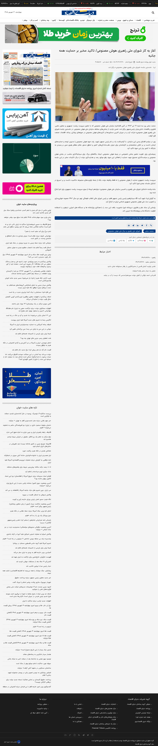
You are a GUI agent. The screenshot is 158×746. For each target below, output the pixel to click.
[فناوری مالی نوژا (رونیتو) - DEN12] (26, 383)
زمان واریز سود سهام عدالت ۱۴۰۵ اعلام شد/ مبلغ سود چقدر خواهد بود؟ (27, 218)
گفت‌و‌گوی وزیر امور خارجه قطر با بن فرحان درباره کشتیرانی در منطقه (27, 687)
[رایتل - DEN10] (26, 188)
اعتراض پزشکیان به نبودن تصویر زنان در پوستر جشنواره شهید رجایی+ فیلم (29, 673)
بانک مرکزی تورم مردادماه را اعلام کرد (38, 471)
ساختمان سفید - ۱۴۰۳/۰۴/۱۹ (145, 262)
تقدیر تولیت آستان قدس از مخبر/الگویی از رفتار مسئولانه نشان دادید (132, 266)
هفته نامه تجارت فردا (143, 717)
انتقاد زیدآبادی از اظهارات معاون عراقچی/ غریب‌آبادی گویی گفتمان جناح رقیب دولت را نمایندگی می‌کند (28, 298)
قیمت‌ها (61, 20)
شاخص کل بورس (58, 3)
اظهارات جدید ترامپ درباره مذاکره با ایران (36, 601)
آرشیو (54, 20)
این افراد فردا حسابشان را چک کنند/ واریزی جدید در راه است (30, 292)
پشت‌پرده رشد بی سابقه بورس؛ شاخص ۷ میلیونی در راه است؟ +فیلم (27, 539)
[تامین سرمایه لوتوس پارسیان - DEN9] (26, 158)
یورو (136, 3)
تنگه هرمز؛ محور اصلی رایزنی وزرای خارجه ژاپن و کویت (31, 499)
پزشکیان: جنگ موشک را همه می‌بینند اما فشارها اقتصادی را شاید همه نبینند (27, 572)
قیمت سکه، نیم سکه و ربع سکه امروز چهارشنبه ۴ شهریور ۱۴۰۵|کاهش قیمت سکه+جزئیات (28, 620)
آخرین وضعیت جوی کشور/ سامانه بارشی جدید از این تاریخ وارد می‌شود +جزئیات (28, 484)
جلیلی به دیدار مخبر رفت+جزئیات (144, 271)
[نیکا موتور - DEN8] (26, 98)
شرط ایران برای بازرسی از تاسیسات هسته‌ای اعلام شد (33, 334)
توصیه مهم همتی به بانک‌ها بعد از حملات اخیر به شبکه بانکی (29, 659)
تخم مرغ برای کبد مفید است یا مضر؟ (38, 231)
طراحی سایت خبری (12, 742)
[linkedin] (138, 226)
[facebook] (146, 226)
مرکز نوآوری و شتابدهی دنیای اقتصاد (103, 713)
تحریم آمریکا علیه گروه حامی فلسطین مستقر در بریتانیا (32, 543)
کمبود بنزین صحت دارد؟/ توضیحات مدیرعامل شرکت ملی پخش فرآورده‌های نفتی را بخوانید (29, 588)
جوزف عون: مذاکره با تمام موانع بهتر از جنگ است (33, 663)
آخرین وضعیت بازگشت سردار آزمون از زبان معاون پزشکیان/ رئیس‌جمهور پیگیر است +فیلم (30, 505)
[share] (74, 735)
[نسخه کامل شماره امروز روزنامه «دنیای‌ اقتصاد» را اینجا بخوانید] (26, 68)
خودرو (82, 20)
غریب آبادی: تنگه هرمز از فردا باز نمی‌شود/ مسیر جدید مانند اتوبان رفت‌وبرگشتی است (28, 279)
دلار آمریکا (26, 3)
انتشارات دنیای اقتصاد (108, 704)
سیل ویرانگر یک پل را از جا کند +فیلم (38, 515)
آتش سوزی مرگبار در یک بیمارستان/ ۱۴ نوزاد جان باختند (31, 304)
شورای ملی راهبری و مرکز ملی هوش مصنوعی (124, 231)
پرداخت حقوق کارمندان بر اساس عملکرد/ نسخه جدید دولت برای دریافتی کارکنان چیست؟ (28, 681)
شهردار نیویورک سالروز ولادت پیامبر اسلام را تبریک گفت (32, 582)
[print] (129, 226)
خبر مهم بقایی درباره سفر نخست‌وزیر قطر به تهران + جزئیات (30, 421)
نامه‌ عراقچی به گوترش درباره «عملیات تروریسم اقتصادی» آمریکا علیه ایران (28, 461)
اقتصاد (138, 20)
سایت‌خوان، (145, 218)
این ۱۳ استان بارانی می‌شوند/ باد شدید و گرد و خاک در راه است (28, 315)
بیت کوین (85, 3)
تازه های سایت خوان (27, 408)
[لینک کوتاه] (151, 226)
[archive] (66, 735)
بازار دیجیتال (90, 20)
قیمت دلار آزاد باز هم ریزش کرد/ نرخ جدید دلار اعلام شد (31, 350)
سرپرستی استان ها (75, 717)
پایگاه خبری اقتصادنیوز (142, 721)
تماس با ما (78, 704)
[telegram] (133, 226)
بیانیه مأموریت (42, 708)
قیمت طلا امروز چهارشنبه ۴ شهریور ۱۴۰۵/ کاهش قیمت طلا (30, 631)
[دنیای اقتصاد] (79, 13)
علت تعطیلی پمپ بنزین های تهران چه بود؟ (35, 338)
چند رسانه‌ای (44, 20)
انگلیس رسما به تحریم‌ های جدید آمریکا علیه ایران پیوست (31, 320)
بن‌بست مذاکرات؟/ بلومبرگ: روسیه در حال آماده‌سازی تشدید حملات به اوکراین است (27, 414)
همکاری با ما (77, 721)
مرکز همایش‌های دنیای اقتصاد (105, 708)
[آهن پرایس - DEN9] (26, 123)
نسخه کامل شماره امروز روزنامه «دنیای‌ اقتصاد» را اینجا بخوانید (27, 88)
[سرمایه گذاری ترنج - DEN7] (79, 34)
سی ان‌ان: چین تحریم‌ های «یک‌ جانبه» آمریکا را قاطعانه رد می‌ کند (28, 490)
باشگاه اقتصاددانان (72, 20)
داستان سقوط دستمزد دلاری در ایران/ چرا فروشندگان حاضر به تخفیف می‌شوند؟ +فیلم (27, 426)
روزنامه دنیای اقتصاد (143, 708)
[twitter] (142, 226)
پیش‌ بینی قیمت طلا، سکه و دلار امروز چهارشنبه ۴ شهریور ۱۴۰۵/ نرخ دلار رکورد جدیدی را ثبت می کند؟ (27, 255)
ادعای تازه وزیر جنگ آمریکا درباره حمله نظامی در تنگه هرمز (30, 511)
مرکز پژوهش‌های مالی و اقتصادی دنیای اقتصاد (102, 718)
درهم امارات (110, 3)
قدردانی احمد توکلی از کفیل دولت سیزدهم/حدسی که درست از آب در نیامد (130, 275)
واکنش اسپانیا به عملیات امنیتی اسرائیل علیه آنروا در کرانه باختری (29, 534)
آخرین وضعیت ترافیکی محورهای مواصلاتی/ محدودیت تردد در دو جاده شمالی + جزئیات (28, 528)
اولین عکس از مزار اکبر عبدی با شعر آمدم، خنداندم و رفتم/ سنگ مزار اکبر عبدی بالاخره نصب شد (27, 211)
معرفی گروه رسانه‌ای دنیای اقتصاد (138, 704)
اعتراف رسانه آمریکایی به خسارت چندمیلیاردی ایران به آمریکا (30, 324)
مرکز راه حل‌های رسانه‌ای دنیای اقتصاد (103, 724)
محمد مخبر (149, 231)
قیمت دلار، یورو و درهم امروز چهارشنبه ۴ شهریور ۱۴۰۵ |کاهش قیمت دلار (29, 613)
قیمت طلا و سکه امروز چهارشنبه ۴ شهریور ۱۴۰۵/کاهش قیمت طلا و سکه (27, 644)
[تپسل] (61, 166)
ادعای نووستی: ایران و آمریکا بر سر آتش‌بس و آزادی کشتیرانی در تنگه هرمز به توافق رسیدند (27, 344)
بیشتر (25, 20)
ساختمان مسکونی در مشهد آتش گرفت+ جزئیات (34, 668)
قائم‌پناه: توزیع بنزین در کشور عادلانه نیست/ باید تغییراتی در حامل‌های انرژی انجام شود (30, 445)
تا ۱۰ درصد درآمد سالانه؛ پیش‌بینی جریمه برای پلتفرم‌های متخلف (29, 467)
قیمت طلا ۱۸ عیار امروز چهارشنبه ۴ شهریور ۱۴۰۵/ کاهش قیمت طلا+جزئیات (29, 637)
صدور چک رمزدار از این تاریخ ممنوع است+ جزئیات (33, 650)
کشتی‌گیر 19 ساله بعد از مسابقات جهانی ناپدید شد (33, 561)
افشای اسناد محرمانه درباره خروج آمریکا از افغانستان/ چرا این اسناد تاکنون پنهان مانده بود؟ (28, 477)
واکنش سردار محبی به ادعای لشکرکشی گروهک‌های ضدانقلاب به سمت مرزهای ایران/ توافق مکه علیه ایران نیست (29, 286)
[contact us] (70, 735)
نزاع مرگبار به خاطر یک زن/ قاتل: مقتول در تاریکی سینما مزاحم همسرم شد (29, 438)
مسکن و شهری (128, 20)
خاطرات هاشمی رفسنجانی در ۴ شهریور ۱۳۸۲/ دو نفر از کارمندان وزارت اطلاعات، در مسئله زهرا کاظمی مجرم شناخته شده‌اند (28, 272)
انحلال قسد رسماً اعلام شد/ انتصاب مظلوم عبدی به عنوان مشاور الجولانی (29, 248)
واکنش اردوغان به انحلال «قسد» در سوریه (36, 495)
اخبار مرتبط (105, 252)
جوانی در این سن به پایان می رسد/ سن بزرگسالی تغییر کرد (30, 329)
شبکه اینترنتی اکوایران (142, 713)
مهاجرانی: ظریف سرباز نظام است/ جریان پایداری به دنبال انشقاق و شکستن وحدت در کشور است (28, 237)
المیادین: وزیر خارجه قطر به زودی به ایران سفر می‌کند (32, 552)
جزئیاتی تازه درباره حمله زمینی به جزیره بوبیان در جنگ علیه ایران (28, 243)
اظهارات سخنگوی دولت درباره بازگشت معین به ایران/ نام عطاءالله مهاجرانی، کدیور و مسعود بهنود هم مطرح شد (28, 309)
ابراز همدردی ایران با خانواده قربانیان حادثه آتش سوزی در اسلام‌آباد (27, 455)
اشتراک (79, 713)
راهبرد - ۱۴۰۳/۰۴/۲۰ (148, 257)
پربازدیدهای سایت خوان (27, 204)
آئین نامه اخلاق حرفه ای (38, 713)
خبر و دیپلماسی (149, 20)
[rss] (79, 735)
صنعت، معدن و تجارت (105, 20)
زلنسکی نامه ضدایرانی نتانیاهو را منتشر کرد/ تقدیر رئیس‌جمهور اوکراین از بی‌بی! (29, 521)
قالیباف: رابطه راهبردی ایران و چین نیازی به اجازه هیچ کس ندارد (28, 432)
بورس (119, 20)
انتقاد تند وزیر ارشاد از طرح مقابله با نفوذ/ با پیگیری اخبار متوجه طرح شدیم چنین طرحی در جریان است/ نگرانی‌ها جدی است (28, 595)
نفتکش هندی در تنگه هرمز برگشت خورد (36, 451)
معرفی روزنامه (42, 704)
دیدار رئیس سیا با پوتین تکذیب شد (38, 566)
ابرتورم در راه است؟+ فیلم (42, 626)
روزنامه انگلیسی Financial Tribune (104, 728)
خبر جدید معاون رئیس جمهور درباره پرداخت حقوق (33, 578)
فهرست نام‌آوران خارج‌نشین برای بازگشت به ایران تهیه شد (31, 557)
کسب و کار (34, 20)
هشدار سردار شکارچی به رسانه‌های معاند (37, 654)
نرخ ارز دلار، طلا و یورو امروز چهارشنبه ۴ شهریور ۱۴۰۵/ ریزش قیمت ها (27, 606)
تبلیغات (79, 708)
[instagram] (92, 735)
